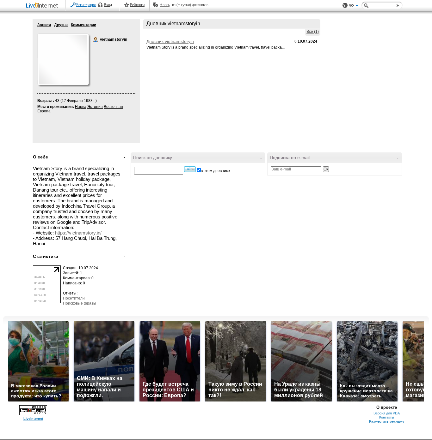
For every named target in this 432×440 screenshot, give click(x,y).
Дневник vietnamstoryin (170, 41)
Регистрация (86, 5)
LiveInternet (43, 6)
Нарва (80, 106)
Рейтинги (137, 5)
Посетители (74, 298)
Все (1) (312, 31)
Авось (165, 5)
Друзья (61, 25)
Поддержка (345, 5)
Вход (108, 5)
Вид (353, 6)
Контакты (386, 417)
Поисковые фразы (79, 303)
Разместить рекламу (386, 421)
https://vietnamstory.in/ (78, 232)
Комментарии (83, 25)
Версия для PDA (386, 413)
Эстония (95, 106)
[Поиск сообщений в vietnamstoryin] (190, 169)
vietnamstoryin (95, 39)
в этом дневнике (215, 171)
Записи (44, 25)
